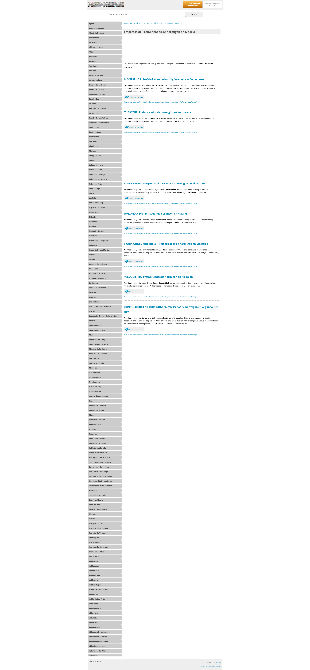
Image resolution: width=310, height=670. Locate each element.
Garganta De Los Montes (99, 250)
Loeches (92, 297)
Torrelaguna (94, 537)
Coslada (92, 198)
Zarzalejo (93, 655)
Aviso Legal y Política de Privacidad (211, 666)
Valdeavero (93, 561)
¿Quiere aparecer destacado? (193, 4)
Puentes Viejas (95, 424)
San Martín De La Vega (98, 471)
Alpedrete (93, 56)
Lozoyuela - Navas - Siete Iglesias (103, 316)
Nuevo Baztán (95, 391)
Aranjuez (93, 66)
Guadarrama (94, 269)
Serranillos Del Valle (97, 495)
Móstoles (93, 368)
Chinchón (93, 151)
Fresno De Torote (96, 231)
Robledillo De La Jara (97, 443)
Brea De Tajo (94, 99)
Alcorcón (93, 42)
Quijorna (92, 429)
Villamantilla (94, 627)
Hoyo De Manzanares (98, 273)
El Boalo (92, 217)
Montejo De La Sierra (98, 349)
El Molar (92, 226)
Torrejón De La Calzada (98, 528)
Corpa (91, 193)
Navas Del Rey (95, 387)
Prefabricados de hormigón (189, 102)
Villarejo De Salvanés (97, 646)
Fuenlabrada (94, 236)
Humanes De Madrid (97, 278)
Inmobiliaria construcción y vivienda (135, 102)
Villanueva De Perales (98, 637)
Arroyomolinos (95, 80)
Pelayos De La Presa (97, 405)
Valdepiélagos (95, 585)
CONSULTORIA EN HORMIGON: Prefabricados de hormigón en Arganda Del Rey (171, 309)
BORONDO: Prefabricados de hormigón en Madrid (155, 213)
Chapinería (93, 146)
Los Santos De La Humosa (100, 306)
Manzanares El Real (97, 330)
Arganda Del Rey (96, 75)
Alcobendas (94, 38)
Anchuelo (93, 61)
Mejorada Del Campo (98, 339)
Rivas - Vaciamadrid (97, 438)
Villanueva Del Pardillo (98, 641)
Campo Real (94, 127)
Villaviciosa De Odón (97, 651)
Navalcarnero (94, 382)
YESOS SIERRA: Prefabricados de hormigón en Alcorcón (158, 277)
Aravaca (92, 71)
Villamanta (93, 622)
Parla (91, 401)
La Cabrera (93, 283)
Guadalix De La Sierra (98, 264)
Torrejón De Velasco (97, 533)
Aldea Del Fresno (96, 47)
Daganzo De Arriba (97, 207)
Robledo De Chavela (97, 448)
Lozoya (92, 311)
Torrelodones (94, 542)
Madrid (92, 321)
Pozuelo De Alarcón (97, 420)
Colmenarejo (94, 188)
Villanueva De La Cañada (99, 632)
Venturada (93, 604)
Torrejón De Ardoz (96, 523)
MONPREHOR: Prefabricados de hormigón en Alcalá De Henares (164, 79)
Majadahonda (95, 325)
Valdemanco (94, 571)
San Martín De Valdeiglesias (100, 476)
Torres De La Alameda (98, 552)
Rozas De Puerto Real (98, 453)
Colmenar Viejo (95, 184)
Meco (91, 335)
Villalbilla (93, 618)
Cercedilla (93, 141)
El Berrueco (94, 212)
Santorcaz (93, 490)
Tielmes (92, 514)
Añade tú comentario (134, 97)
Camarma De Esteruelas (99, 122)
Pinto (91, 415)
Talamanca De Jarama (98, 509)
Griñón (92, 259)
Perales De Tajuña (96, 410)
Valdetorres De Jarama (98, 589)
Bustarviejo (94, 113)
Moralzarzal (94, 358)
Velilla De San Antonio (98, 599)
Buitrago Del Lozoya (97, 108)
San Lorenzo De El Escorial (100, 467)
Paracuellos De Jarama (98, 396)
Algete (91, 52)
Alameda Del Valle (96, 28)
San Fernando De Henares (100, 462)
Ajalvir (91, 23)
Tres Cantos (94, 556)
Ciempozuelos (95, 155)
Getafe (92, 254)
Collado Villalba (95, 170)
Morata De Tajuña (96, 363)
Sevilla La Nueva (96, 500)
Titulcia (92, 519)
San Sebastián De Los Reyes (100, 481)
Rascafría (93, 434)
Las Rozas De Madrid (97, 288)
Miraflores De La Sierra (98, 344)
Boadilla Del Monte (97, 94)
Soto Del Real (94, 504)
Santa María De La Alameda (100, 486)
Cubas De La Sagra (96, 203)
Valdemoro (93, 580)
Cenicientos (94, 137)
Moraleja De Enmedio (98, 354)
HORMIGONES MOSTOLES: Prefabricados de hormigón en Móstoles (166, 244)
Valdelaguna (94, 566)
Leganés (92, 292)
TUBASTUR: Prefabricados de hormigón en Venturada (157, 112)
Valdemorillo (94, 575)
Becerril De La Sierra (97, 85)
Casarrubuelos (95, 132)
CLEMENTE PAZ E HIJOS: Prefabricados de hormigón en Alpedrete (164, 183)
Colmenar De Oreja (97, 174)
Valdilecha (93, 594)
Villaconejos (94, 613)
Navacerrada (94, 372)
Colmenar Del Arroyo (98, 179)
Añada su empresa (212, 4)
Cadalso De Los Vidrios (98, 118)
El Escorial (93, 221)
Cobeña (92, 160)
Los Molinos (94, 302)
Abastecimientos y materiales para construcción (163, 102)
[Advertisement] (172, 48)
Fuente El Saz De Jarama (99, 240)
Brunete (92, 104)
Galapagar (93, 245)
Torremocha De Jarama (98, 547)
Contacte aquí (217, 662)
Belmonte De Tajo (96, 89)
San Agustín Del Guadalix (99, 457)
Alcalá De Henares (96, 33)
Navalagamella (95, 377)
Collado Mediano (96, 165)
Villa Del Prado (95, 608)
